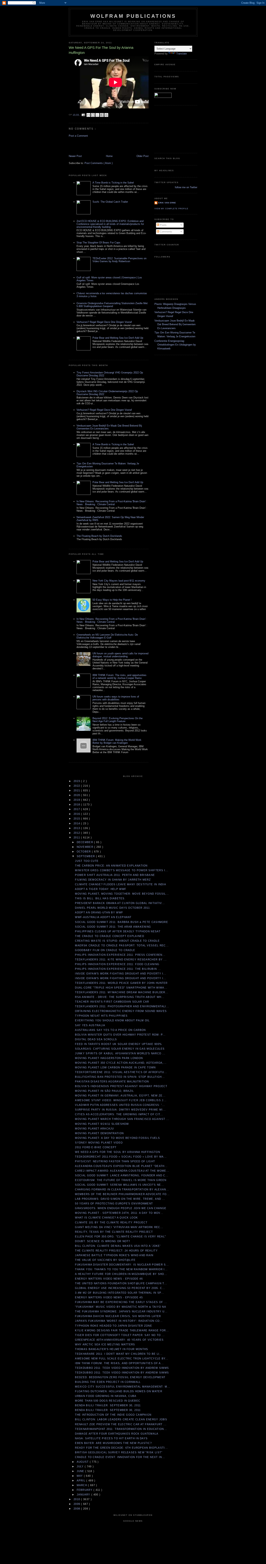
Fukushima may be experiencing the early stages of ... (121, 1302)
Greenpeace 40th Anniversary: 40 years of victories (119, 1339)
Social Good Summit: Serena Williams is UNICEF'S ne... (119, 1184)
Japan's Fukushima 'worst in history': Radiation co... (119, 1320)
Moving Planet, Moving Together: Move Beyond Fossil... (122, 893)
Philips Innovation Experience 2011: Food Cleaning (117, 964)
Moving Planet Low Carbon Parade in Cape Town (115, 1067)
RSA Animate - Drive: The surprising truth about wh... (119, 997)
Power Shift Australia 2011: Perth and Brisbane (115, 875)
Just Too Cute (87, 860)
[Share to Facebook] (102, 115)
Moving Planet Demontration (99, 1133)
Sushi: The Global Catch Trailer (110, 201)
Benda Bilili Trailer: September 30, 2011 (108, 1405)
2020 (77, 795)
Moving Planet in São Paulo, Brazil (104, 1090)
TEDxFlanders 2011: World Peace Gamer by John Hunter (121, 983)
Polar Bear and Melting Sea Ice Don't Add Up (117, 337)
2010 (77, 1499)
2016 (77, 813)
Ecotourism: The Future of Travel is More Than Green (120, 1180)
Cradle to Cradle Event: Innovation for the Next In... (120, 1457)
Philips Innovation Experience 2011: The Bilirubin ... (118, 968)
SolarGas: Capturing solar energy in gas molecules (120, 1048)
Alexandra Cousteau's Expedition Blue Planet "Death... (121, 1166)
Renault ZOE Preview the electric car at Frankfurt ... (120, 1424)
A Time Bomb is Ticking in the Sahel (113, 182)
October (84, 851)
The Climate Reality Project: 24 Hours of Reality (116, 1250)
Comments (165, 231)
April (81, 1480)
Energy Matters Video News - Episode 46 (109, 1278)
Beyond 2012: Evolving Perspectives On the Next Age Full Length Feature (117, 720)
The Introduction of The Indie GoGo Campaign (113, 1414)
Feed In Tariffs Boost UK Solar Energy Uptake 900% (118, 1044)
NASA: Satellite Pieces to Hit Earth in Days (111, 1438)
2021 (77, 790)
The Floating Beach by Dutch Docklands (99, 535)
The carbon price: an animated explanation (111, 865)
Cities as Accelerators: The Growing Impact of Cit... (119, 1114)
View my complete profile (171, 209)
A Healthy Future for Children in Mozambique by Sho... (121, 1274)
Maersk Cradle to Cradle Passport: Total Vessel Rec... (122, 945)
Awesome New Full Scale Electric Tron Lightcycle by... (121, 1358)
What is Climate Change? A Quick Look (106, 1217)
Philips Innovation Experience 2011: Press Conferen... (120, 954)
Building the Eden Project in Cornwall (108, 1382)
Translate (181, 53)
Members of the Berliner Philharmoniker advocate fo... (122, 1194)
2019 (77, 799)
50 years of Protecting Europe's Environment (114, 1203)
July (81, 1466)
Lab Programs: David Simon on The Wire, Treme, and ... (120, 1198)
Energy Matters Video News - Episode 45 (109, 1297)
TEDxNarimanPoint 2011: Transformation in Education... (121, 1429)
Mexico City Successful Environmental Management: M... (122, 1386)
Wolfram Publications (133, 16)
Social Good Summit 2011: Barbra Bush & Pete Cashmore (121, 922)
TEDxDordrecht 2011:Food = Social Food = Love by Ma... (121, 1156)
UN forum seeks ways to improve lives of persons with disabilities (115, 698)
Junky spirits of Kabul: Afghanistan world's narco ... (120, 1053)
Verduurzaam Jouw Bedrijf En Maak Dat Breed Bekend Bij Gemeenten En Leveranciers (175, 324)
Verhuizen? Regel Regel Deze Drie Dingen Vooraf (104, 322)
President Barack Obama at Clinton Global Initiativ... (120, 903)
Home (109, 156)
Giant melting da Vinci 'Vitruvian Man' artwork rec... (119, 1227)
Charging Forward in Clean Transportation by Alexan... (122, 1189)
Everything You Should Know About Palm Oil (112, 1020)
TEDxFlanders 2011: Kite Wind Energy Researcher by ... (121, 959)
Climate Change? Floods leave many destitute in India (120, 884)
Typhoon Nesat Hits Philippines (101, 1015)
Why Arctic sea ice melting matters (105, 1344)
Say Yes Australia (90, 1025)
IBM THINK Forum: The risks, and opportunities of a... (119, 1363)
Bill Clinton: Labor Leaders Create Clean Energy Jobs (121, 1419)
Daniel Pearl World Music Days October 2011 (112, 907)
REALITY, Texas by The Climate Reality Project (114, 1231)
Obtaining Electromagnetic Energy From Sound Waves (121, 1011)
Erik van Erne (167, 203)
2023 (77, 781)
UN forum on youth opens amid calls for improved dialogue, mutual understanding (120, 655)
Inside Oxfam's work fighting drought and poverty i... (120, 973)
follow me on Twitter (186, 187)
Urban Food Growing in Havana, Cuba (105, 1396)
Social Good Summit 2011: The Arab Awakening (113, 926)
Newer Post (75, 156)
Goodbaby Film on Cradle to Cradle (105, 950)
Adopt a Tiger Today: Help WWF (100, 889)
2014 (77, 823)
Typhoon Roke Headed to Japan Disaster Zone (113, 1325)
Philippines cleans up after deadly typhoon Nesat (117, 931)
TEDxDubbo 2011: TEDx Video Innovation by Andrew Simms (122, 1367)
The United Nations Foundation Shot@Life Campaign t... (121, 1283)
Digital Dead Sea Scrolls (96, 1039)
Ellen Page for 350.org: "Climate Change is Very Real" (120, 1236)
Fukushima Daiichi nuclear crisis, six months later (118, 1316)
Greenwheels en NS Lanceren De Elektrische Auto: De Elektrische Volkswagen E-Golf (107, 636)
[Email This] (88, 115)
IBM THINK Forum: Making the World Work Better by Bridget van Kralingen (116, 741)
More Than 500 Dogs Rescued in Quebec (107, 1400)
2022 (77, 785)
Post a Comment (78, 135)
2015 (77, 818)
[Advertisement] (91, 145)
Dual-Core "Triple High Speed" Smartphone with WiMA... (121, 987)
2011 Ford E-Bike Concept (95, 1147)
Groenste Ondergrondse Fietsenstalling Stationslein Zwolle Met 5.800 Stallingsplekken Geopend (112, 305)
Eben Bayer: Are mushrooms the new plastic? (113, 1443)
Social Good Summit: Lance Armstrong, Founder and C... (121, 1175)
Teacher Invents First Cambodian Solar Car (112, 1001)
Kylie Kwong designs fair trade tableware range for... (122, 1330)
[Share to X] (97, 115)
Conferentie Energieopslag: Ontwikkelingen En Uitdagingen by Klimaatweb (175, 344)
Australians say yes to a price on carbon (110, 1030)
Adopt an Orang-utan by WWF (99, 912)
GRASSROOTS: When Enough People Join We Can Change (120, 1208)
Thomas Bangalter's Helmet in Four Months (111, 1349)
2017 (77, 809)
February (85, 1489)
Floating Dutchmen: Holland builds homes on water (118, 1391)
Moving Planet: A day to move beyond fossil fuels (117, 1137)
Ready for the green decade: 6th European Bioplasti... (121, 1447)
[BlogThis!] (93, 115)
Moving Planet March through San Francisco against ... (122, 1119)
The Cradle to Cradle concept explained (109, 936)
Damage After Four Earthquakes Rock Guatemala (116, 1433)
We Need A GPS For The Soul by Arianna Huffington (117, 1152)
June (81, 1471)
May (80, 1475)
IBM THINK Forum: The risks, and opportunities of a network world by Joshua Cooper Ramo (119, 677)
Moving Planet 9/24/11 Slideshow (102, 1123)
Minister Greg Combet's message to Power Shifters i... (121, 870)
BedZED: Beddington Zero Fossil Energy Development (120, 1377)
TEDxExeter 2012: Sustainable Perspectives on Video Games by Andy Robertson (119, 260)
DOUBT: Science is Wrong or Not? (102, 1241)
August (83, 1461)
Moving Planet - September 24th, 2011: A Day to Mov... (119, 1212)
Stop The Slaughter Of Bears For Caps (98, 242)
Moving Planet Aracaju (94, 1128)
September (86, 856)
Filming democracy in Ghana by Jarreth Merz (113, 879)
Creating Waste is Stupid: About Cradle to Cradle (117, 940)
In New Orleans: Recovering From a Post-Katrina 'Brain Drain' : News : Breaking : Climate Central (112, 503)
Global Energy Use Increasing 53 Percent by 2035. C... (120, 1288)
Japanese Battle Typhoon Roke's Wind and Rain (114, 1255)
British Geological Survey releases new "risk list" (118, 1452)
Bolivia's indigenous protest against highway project (121, 1086)
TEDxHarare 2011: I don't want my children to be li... (118, 1353)
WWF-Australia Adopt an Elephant (103, 917)
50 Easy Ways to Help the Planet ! (112, 599)
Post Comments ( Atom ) (99, 163)
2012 (77, 832)
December (85, 842)
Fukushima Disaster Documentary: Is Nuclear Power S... (122, 1264)
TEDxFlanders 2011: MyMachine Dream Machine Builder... (121, 992)
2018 (77, 804)
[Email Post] (83, 115)
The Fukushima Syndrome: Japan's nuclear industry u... (121, 1311)
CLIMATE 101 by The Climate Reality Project (111, 1222)
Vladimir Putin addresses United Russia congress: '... (120, 1105)
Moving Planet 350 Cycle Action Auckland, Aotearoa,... (120, 1062)
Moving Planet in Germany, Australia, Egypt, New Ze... (120, 1095)
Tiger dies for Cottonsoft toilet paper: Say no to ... (120, 1335)
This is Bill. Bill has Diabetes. (100, 898)
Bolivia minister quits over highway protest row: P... (120, 1034)
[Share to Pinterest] (106, 115)
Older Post (143, 156)
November (85, 846)
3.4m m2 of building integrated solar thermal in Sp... (119, 1292)
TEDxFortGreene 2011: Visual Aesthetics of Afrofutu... (121, 1072)
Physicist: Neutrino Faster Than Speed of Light (115, 1161)
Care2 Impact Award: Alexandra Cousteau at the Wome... (122, 1170)
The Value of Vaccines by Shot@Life (105, 1260)
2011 (77, 837)
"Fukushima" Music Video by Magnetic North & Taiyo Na (120, 1306)
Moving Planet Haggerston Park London (109, 1058)
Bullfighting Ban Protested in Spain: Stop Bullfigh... (120, 1076)
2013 (77, 828)
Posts (162, 225)
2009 (77, 1504)
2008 (77, 1508)
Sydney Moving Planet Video (99, 1142)
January (84, 1494)
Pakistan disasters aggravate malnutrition (112, 1081)
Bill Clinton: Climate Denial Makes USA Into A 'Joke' (118, 1245)
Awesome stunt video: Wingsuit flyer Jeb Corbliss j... (120, 1100)
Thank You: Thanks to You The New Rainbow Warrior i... (121, 1269)
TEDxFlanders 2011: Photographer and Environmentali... (122, 1006)
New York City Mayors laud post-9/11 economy (118, 580)
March (82, 1485)
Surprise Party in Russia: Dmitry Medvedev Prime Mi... (120, 1109)
